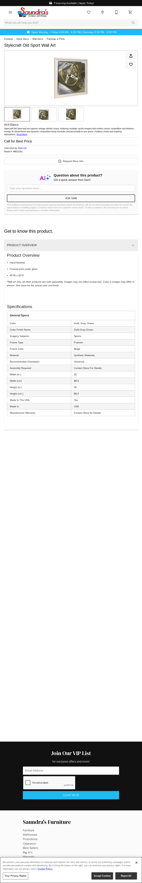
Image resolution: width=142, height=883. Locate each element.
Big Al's (27, 852)
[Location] (102, 12)
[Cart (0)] (130, 12)
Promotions (30, 839)
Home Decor (22, 39)
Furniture (8, 39)
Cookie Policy (45, 869)
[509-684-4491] (116, 12)
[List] (89, 12)
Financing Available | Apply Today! (74, 3)
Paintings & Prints (56, 39)
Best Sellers (30, 848)
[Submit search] (133, 23)
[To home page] (33, 12)
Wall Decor (37, 39)
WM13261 (18, 152)
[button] (10, 12)
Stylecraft (22, 148)
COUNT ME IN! (71, 795)
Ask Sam (71, 198)
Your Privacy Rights (15, 876)
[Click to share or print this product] (130, 56)
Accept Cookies (102, 876)
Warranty (28, 857)
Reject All (126, 876)
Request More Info (73, 161)
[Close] (136, 862)
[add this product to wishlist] (130, 64)
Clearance (29, 843)
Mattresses (30, 834)
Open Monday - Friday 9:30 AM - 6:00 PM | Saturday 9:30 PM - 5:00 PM (73, 32)
